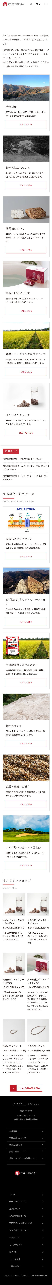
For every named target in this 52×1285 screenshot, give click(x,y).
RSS (11, 1237)
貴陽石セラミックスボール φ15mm (13, 921)
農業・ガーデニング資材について (23, 1158)
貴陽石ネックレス (35, 1046)
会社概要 (13, 1131)
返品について (15, 1208)
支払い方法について (17, 1215)
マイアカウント (15, 1244)
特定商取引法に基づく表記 (20, 1223)
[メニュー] (45, 4)
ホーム (12, 1194)
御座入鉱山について (17, 1138)
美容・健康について (17, 1151)
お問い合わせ (15, 1266)
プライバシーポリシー (18, 1230)
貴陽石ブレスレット (12, 1046)
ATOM (16, 1237)
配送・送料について (17, 1201)
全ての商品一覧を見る (29, 1088)
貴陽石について (15, 1144)
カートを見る (15, 1259)
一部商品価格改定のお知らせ (30, 459)
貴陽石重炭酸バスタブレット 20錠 (38, 981)
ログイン (13, 1251)
